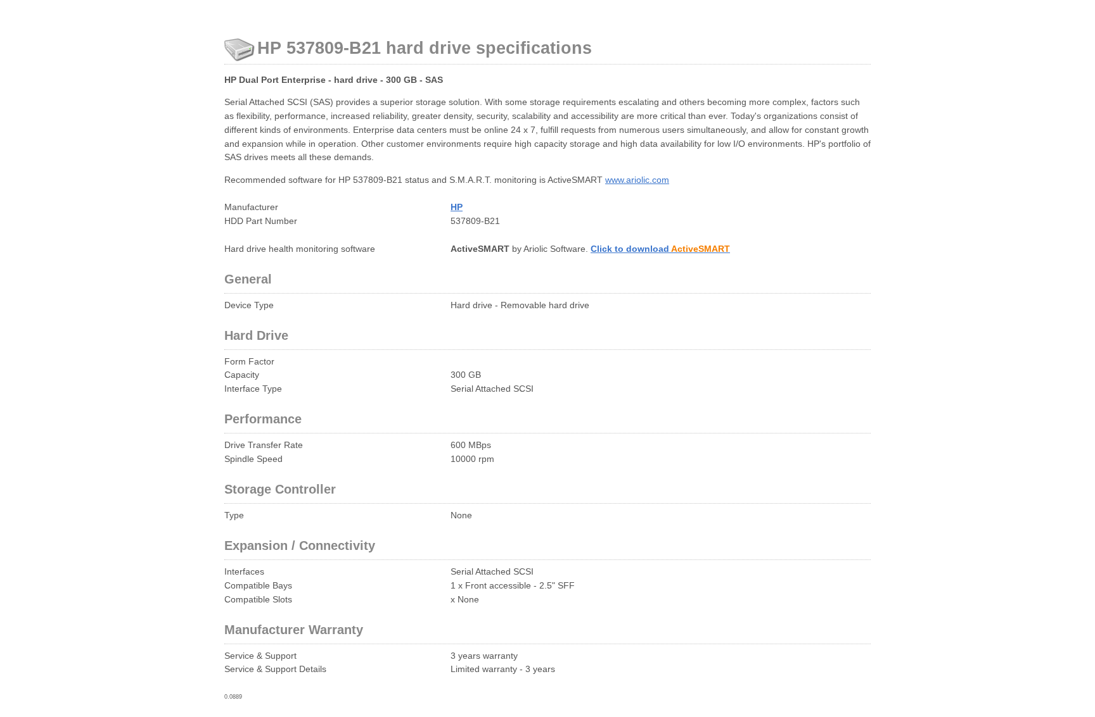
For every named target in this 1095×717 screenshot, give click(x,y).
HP (457, 207)
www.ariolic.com (637, 180)
